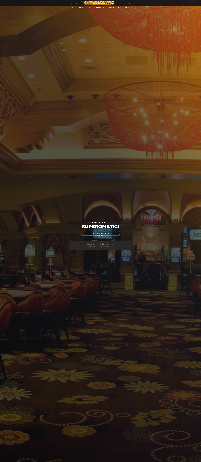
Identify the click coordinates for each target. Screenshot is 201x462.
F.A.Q (119, 7)
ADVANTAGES (111, 7)
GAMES (88, 7)
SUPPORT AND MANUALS (99, 7)
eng (73, 3)
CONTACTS (126, 7)
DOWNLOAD (126, 3)
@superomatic (109, 244)
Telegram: (98, 244)
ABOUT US (81, 7)
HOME (73, 7)
